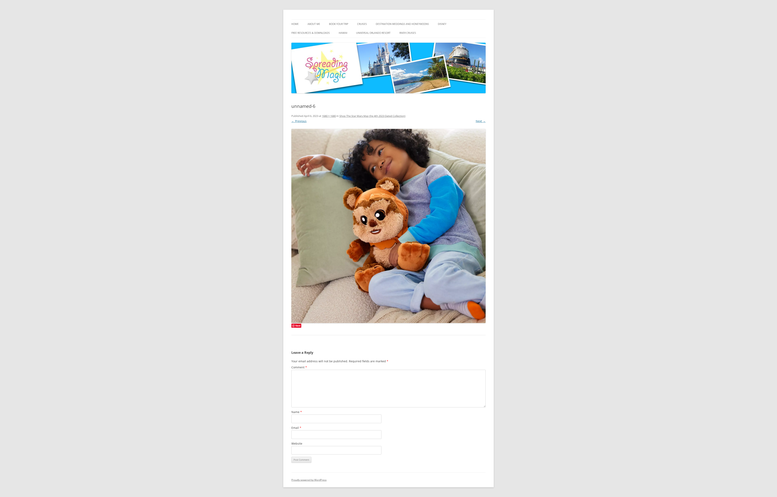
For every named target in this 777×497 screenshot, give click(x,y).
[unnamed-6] (388, 226)
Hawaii (343, 33)
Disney (442, 24)
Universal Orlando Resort (373, 33)
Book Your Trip (338, 24)
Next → (481, 121)
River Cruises (407, 33)
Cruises (362, 24)
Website (296, 443)
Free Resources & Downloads (310, 33)
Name (296, 412)
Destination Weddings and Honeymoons (402, 24)
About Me (314, 24)
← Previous (299, 121)
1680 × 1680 (329, 116)
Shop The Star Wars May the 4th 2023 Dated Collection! (372, 116)
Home (295, 24)
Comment (299, 367)
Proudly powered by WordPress (309, 480)
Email (296, 428)
